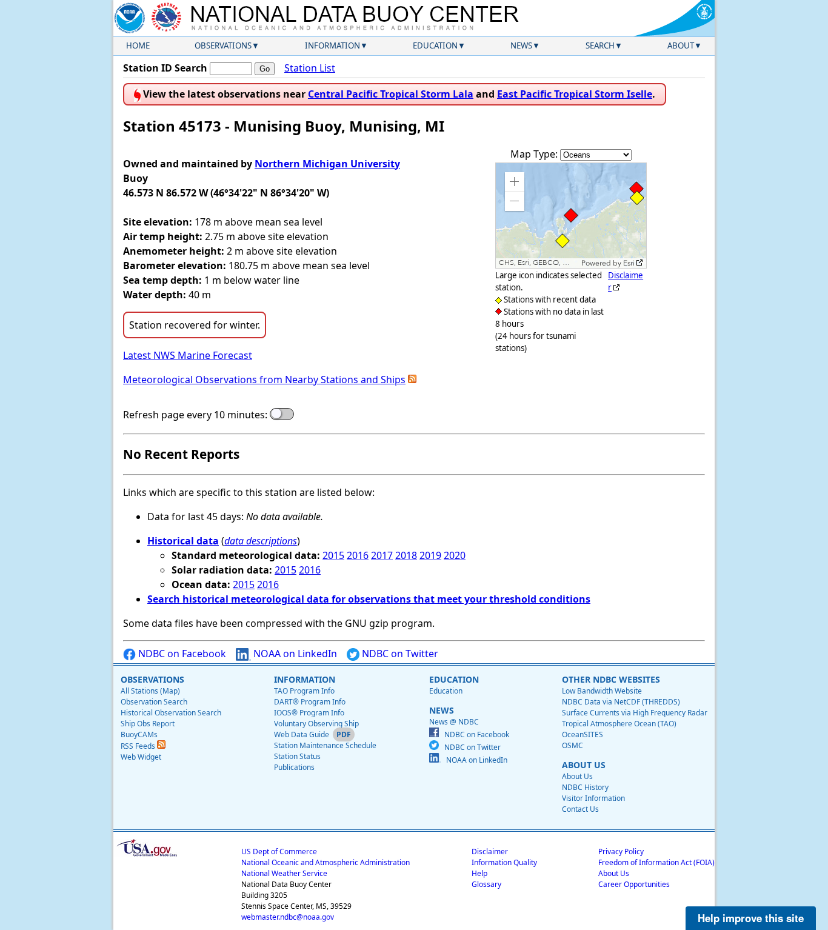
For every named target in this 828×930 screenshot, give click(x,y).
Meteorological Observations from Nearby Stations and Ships (264, 379)
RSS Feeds (139, 746)
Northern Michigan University (327, 163)
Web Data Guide (301, 734)
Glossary (486, 884)
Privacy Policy (621, 851)
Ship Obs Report (148, 723)
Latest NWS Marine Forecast (187, 355)
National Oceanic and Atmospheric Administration (325, 862)
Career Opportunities (634, 884)
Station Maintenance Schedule (325, 745)
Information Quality (504, 862)
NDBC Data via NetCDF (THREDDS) (621, 702)
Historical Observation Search (171, 713)
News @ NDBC (454, 722)
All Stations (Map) (150, 691)
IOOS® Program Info (309, 713)
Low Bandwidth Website (602, 691)
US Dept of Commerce (279, 851)
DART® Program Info (310, 702)
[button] (514, 182)
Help (479, 873)
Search (600, 45)
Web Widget (141, 757)
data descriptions (260, 540)
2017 (382, 555)
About (680, 45)
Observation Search (154, 702)
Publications (294, 767)
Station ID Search (165, 68)
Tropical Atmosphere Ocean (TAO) (619, 723)
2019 (430, 555)
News (521, 45)
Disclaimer (490, 851)
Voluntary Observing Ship (316, 723)
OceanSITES (582, 734)
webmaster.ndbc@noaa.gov (287, 917)
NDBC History (585, 787)
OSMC (572, 745)
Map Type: (535, 154)
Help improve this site (751, 918)
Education (435, 45)
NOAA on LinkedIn (294, 653)
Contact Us (580, 809)
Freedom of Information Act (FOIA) (656, 862)
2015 (333, 555)
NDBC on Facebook (181, 653)
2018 (406, 555)
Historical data (183, 540)
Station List (309, 68)
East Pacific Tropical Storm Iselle (574, 94)
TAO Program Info (304, 691)
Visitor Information (593, 798)
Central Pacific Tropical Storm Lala (390, 94)
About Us (577, 776)
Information (332, 45)
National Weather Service (284, 873)
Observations (223, 45)
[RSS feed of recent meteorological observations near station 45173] (412, 379)
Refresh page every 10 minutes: (195, 414)
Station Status (297, 756)
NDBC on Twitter (398, 653)
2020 (455, 555)
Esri (629, 263)
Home (138, 45)
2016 (358, 555)
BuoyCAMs (139, 734)
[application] (571, 215)
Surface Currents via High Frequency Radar (634, 713)
